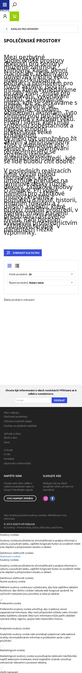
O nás (7, 454)
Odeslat (59, 400)
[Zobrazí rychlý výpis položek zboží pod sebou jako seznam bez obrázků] (17, 266)
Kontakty (9, 458)
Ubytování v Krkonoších (17, 463)
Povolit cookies (25, 553)
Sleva (7, 442)
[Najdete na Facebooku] (52, 498)
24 (29, 274)
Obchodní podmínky (15, 416)
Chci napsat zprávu (20, 498)
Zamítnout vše (8, 553)
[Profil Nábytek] (5, 10)
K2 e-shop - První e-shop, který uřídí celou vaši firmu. (33, 527)
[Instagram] (45, 498)
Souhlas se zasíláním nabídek (20, 425)
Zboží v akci (10, 437)
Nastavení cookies (10, 556)
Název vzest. (36, 282)
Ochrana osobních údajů (18, 421)
